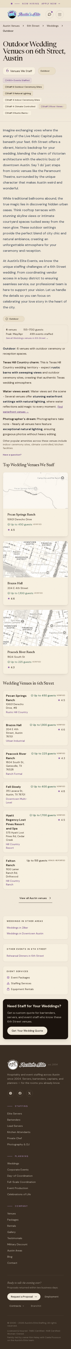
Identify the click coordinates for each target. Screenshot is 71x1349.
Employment (51, 1296)
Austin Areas (14, 1250)
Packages (13, 1219)
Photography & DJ (18, 1144)
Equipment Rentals (22, 989)
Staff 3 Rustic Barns (17, 113)
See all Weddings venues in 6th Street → (27, 338)
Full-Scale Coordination (21, 1182)
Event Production (17, 1188)
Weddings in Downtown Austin (25, 933)
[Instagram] (10, 1093)
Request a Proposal (22, 1296)
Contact (12, 1262)
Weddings (53, 25)
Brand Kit (36, 1305)
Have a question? (12, 454)
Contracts (15, 1305)
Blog (9, 1256)
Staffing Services (21, 983)
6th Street (33, 25)
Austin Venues (11, 25)
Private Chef (14, 1138)
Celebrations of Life (19, 1194)
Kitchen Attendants (18, 1132)
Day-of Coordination (20, 1175)
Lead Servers (15, 1126)
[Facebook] (20, 1093)
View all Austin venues (33, 898)
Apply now (49, 3)
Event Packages (20, 977)
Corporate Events (18, 1169)
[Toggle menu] (60, 14)
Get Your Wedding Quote (27, 1030)
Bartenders (13, 1119)
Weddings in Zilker (17, 927)
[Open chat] (50, 14)
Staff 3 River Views (53, 106)
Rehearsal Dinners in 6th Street (25, 955)
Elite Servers (14, 1113)
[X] (29, 1093)
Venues (11, 1213)
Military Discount (17, 1244)
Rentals (11, 1225)
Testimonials (14, 1238)
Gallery (11, 1232)
